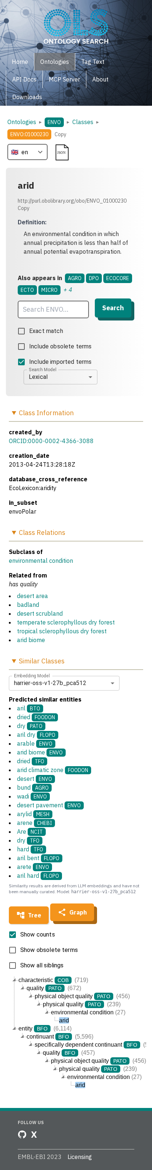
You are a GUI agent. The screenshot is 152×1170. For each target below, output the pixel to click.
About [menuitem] (100, 79)
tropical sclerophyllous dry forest (62, 631)
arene (34, 822)
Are (30, 831)
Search (113, 308)
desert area (32, 596)
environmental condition (41, 560)
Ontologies (21, 122)
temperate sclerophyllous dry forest (66, 622)
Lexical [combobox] (38, 376)
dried (36, 717)
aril (28, 708)
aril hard (38, 875)
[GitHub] (22, 1134)
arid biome (31, 640)
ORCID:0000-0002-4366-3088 (51, 441)
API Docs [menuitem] (24, 79)
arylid (33, 814)
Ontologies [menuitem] (54, 61)
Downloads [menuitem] (27, 97)
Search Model (42, 369)
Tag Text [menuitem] (92, 61)
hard (30, 849)
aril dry (36, 734)
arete (33, 866)
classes (82, 122)
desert (34, 778)
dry (29, 725)
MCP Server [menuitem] (64, 79)
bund (33, 787)
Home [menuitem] (20, 61)
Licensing (80, 1156)
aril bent (38, 858)
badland (28, 604)
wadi (32, 796)
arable (34, 743)
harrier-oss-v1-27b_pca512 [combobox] (50, 683)
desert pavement (49, 805)
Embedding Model (32, 675)
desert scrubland (40, 613)
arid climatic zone (52, 770)
